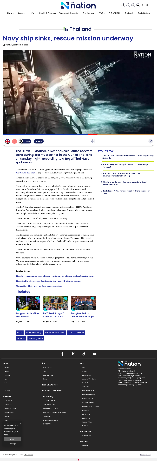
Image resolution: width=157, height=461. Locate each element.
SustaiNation (144, 13)
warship (21, 338)
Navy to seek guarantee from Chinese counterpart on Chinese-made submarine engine (55, 275)
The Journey (88, 13)
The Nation (28, 455)
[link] (28, 311)
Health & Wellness (47, 13)
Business (22, 13)
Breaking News (36, 338)
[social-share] (123, 5)
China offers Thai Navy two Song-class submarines (39, 285)
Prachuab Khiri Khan (55, 332)
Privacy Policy (145, 455)
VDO (101, 13)
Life (32, 13)
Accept (12, 439)
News (9, 13)
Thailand (129, 13)
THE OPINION (114, 13)
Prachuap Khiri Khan (25, 172)
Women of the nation (69, 13)
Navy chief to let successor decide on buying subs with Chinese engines (48, 280)
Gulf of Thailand (76, 332)
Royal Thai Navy (33, 332)
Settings (12, 444)
